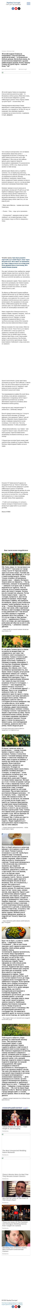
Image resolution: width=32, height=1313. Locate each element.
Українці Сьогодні (13, 3)
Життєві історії (23, 69)
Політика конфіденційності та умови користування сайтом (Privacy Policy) (12, 1303)
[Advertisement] (16, 29)
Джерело (9, 115)
